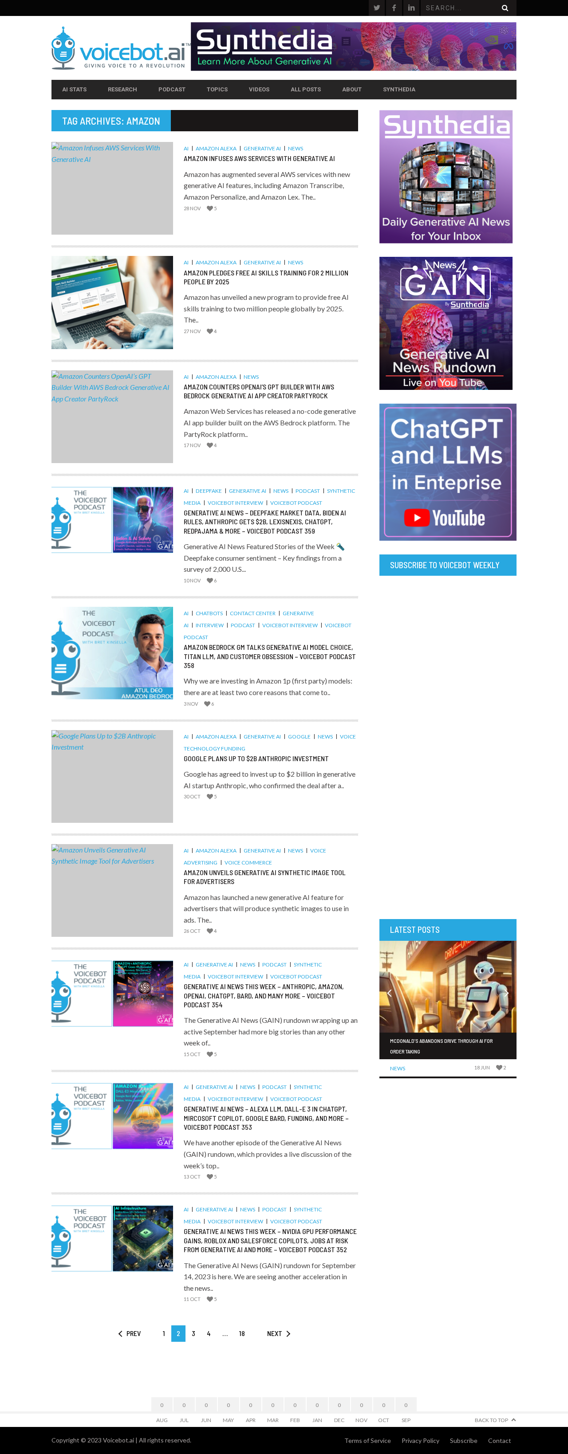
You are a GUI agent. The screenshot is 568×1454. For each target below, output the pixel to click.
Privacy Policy (420, 1440)
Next (274, 1333)
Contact (499, 1440)
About (352, 89)
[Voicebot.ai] (121, 48)
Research (122, 89)
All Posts (306, 89)
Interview (210, 625)
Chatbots (209, 613)
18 (242, 1333)
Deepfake (209, 490)
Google (299, 736)
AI (186, 148)
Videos (259, 89)
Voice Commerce (248, 862)
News (295, 148)
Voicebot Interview (235, 502)
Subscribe (463, 1440)
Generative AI (262, 148)
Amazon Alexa (216, 148)
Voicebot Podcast (296, 502)
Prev (133, 1333)
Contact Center (253, 613)
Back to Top (491, 1420)
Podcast (171, 89)
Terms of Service (367, 1440)
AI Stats (74, 89)
